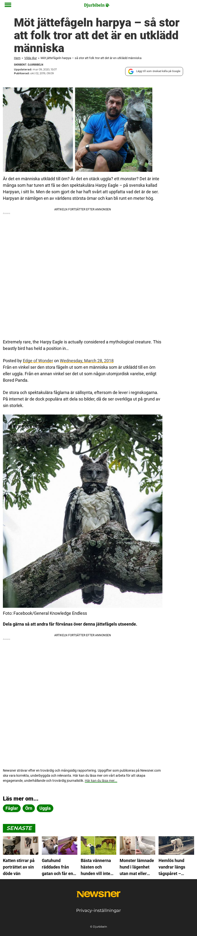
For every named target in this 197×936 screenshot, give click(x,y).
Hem (17, 58)
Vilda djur (30, 58)
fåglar (12, 808)
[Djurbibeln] (97, 5)
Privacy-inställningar (98, 910)
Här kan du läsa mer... (101, 780)
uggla (45, 808)
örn (28, 808)
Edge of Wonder (38, 360)
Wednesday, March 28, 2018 (87, 360)
